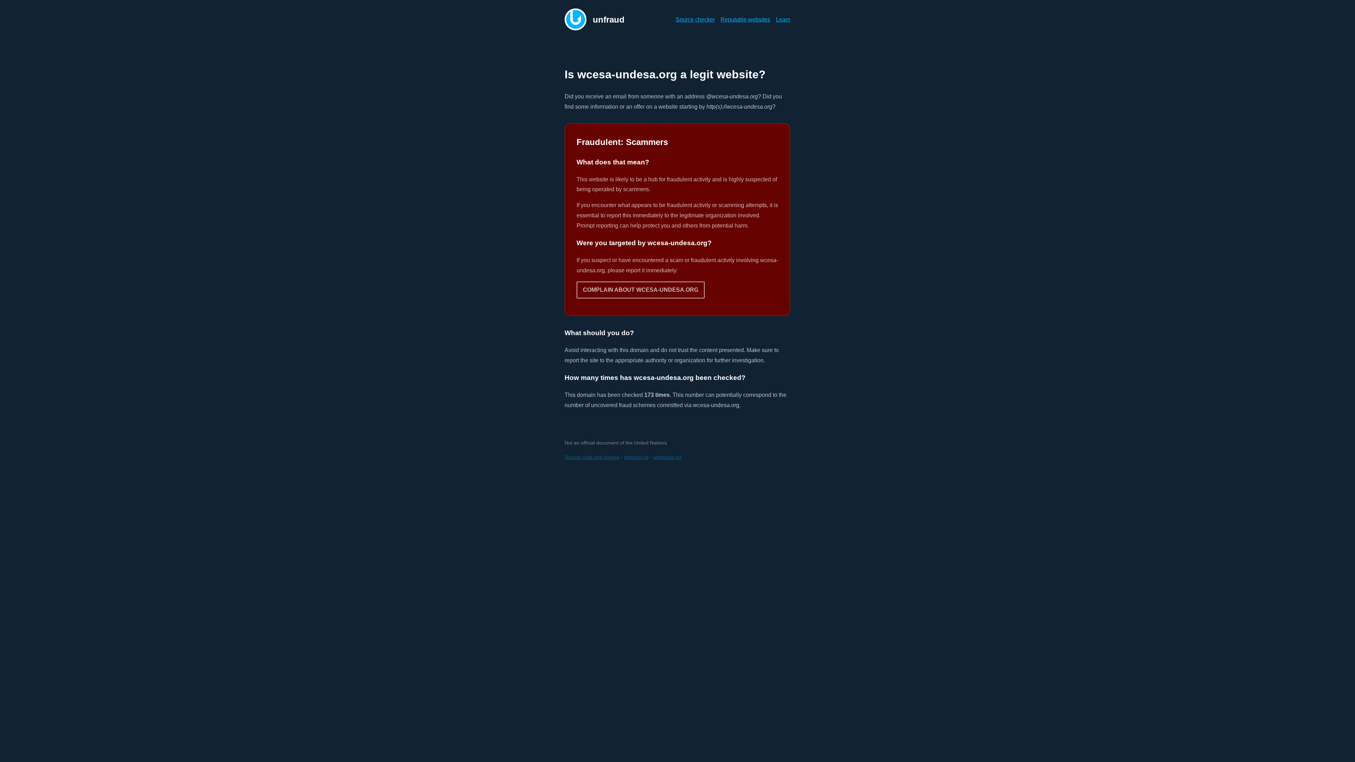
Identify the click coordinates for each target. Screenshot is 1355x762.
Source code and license (592, 457)
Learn (783, 20)
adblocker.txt (667, 457)
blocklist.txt (636, 457)
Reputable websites (745, 20)
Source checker (695, 20)
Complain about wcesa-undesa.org (640, 290)
